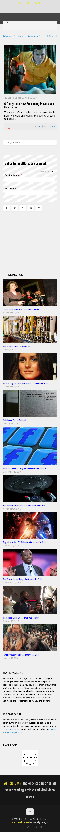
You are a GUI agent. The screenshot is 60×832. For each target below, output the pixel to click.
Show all (53, 36)
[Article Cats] (30, 13)
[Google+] (23, 3)
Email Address (13, 175)
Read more (49, 126)
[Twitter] (28, 3)
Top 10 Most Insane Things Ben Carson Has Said (22, 579)
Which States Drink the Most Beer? (17, 346)
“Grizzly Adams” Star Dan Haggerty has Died (21, 654)
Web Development (20, 822)
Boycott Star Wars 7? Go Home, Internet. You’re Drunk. (25, 542)
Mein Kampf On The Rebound (14, 420)
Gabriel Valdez (14, 98)
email (10, 729)
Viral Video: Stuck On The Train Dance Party (20, 617)
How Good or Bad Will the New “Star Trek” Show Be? (24, 505)
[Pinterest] (36, 3)
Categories (8, 36)
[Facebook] (19, 3)
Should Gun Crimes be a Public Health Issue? (21, 309)
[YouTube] (32, 3)
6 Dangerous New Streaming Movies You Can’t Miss (29, 105)
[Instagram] (40, 3)
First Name (10, 188)
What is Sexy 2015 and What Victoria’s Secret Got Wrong (25, 383)
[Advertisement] (27, 242)
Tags (20, 36)
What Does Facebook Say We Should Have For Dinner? (24, 468)
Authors (34, 36)
